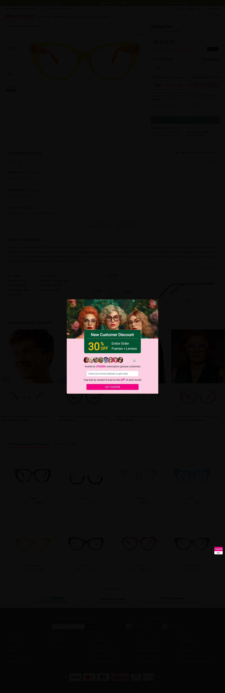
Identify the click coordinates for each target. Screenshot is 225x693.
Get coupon (112, 386)
